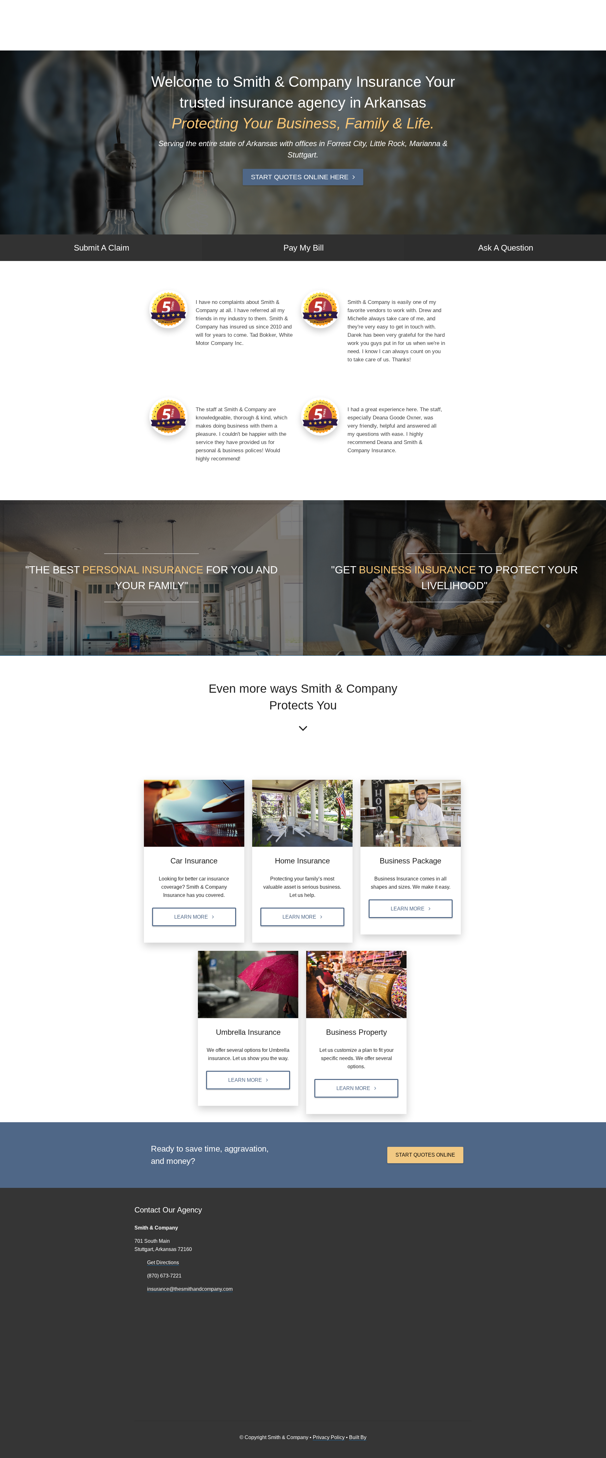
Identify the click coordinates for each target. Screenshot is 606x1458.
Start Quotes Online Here (299, 177)
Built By (357, 1437)
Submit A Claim (101, 247)
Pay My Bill (303, 247)
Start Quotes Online (425, 1155)
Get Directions (163, 1262)
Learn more (191, 917)
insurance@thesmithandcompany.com (190, 1289)
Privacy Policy (329, 1437)
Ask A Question (505, 247)
